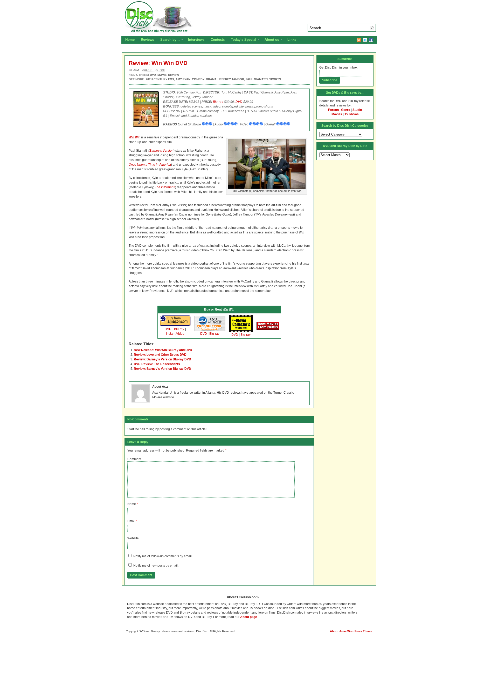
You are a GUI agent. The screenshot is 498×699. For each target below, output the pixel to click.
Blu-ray (218, 102)
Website (133, 538)
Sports (275, 79)
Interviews (196, 40)
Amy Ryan (183, 79)
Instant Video (175, 333)
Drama (211, 79)
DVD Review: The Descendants (157, 364)
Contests (218, 40)
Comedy (198, 79)
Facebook (371, 40)
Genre (345, 110)
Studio (357, 110)
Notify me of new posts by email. (155, 565)
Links (291, 40)
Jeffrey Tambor (231, 79)
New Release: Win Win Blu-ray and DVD (163, 350)
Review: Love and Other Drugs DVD (160, 355)
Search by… (168, 40)
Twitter (365, 40)
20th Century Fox (160, 79)
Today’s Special (242, 40)
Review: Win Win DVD (158, 63)
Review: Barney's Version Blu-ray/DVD (162, 369)
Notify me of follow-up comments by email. (162, 556)
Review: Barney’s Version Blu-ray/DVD (162, 359)
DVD (239, 102)
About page (248, 617)
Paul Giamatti (257, 79)
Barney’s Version (161, 150)
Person (333, 110)
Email (131, 521)
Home (130, 40)
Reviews (147, 40)
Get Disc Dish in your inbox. (338, 67)
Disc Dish (249, 17)
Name (131, 504)
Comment (134, 459)
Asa (136, 69)
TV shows (351, 114)
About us (270, 40)
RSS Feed (359, 40)
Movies (336, 114)
